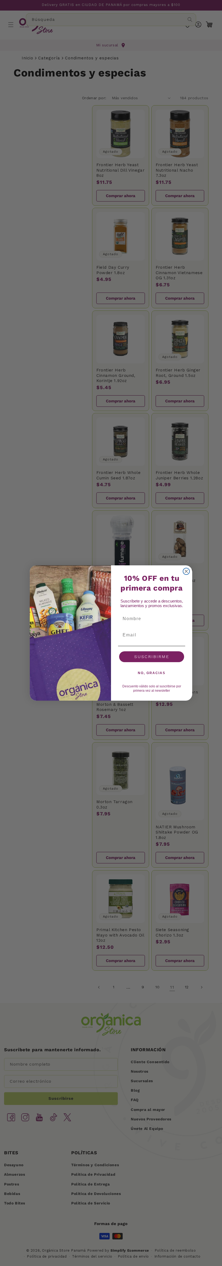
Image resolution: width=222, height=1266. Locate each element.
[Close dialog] (186, 571)
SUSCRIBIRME (151, 656)
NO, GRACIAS (151, 673)
